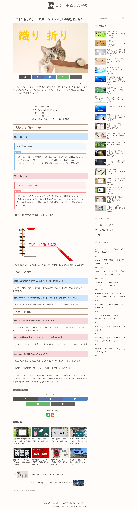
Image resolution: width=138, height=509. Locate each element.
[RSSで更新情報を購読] (52, 415)
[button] (76, 77)
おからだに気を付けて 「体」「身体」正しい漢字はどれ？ (110, 250)
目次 (47, 102)
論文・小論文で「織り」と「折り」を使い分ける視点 (51, 119)
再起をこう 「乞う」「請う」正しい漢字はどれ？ (110, 328)
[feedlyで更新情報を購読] (48, 415)
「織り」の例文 (38, 113)
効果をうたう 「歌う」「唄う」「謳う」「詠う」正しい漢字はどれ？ (109, 272)
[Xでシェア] (25, 77)
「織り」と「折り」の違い (42, 107)
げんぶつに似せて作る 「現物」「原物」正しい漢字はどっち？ (109, 317)
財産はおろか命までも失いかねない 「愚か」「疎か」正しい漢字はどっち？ (110, 295)
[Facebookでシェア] (38, 77)
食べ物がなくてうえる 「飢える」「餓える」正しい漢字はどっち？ (110, 339)
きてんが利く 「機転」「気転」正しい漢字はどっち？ (110, 306)
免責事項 (65, 503)
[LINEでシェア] (63, 77)
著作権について (74, 503)
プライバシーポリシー (87, 503)
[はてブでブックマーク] (50, 77)
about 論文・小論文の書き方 (52, 503)
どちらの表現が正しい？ (21, 390)
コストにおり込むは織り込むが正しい (46, 110)
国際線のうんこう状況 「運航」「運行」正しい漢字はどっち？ (109, 283)
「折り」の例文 (38, 116)
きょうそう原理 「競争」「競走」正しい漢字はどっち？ (110, 261)
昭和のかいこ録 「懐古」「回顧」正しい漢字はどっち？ (110, 350)
